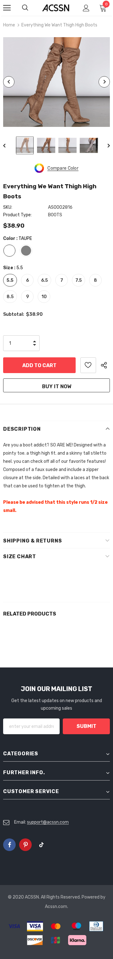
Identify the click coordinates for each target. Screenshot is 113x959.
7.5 (78, 280)
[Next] (104, 82)
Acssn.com (56, 906)
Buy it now (56, 386)
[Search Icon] (31, 8)
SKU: (7, 207)
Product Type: (17, 215)
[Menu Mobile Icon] (7, 8)
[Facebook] (9, 844)
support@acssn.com (48, 822)
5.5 (10, 280)
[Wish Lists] (88, 365)
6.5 (44, 280)
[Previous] (8, 82)
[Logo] (56, 8)
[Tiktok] (41, 844)
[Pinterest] (25, 844)
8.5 (10, 296)
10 (44, 296)
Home (9, 25)
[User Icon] (86, 8)
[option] (56, 82)
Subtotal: (13, 314)
